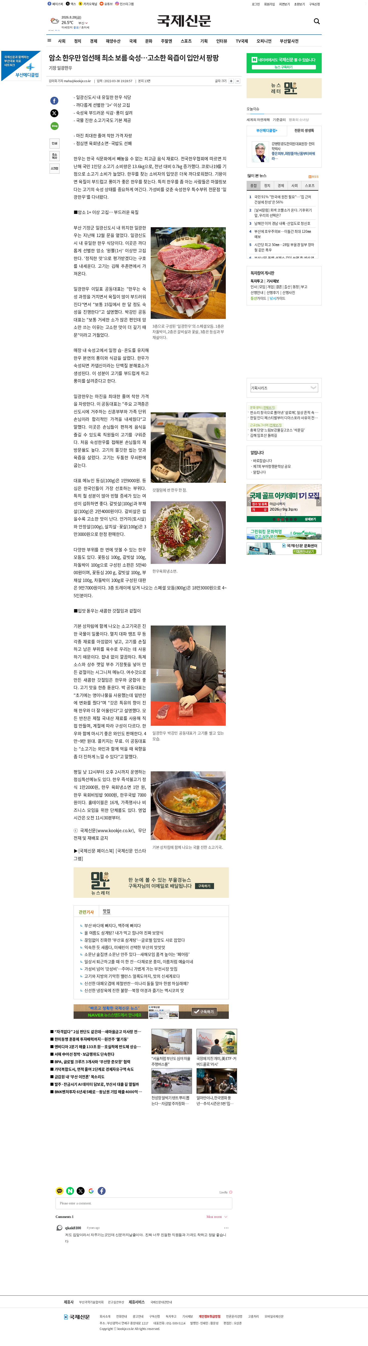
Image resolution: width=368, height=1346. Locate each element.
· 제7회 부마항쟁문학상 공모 (271, 466)
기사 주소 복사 (54, 156)
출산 (287, 286)
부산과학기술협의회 (91, 1302)
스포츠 (186, 41)
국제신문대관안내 (161, 1302)
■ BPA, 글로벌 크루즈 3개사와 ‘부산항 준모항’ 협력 (90, 1061)
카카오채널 (90, 4)
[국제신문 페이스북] (96, 850)
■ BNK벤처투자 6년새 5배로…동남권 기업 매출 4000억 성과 (97, 1091)
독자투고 (171, 1316)
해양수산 (113, 41)
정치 (78, 41)
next (318, 501)
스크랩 (54, 169)
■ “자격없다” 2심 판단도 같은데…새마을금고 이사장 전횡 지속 (99, 1031)
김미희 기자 (56, 81)
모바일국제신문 (274, 1316)
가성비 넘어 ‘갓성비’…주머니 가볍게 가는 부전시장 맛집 (130, 969)
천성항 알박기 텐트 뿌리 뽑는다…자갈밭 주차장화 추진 (170, 1103)
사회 (62, 41)
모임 (262, 286)
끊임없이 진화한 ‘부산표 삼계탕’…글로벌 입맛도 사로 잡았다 (134, 940)
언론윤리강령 (234, 1316)
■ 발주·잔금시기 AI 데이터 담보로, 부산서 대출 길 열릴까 (94, 1084)
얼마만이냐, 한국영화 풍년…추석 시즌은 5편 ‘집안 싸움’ (215, 1103)
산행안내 (257, 292)
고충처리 (253, 1316)
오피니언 (264, 41)
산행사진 (288, 292)
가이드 (258, 298)
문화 (149, 41)
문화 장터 (262, 407)
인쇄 (54, 144)
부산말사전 (289, 41)
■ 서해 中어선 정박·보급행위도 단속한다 (82, 1054)
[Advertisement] (189, 376)
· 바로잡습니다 (261, 460)
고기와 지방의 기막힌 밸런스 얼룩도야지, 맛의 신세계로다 (132, 976)
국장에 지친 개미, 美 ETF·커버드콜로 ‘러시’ (216, 1061)
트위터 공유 (54, 113)
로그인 (256, 4)
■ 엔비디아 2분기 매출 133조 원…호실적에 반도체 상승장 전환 (99, 1046)
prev (249, 501)
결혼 (279, 286)
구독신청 (314, 4)
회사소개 (105, 1316)
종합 (253, 185)
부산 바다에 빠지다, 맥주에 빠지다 (112, 925)
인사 (254, 286)
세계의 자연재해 (258, 119)
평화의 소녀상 (299, 119)
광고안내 (138, 1316)
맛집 (106, 911)
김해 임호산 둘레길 (263, 435)
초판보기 (299, 4)
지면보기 (284, 4)
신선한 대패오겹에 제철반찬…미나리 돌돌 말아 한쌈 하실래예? (136, 983)
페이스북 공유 (54, 101)
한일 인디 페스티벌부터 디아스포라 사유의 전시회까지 (288, 417)
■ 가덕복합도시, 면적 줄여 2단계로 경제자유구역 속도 (92, 1069)
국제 (133, 41)
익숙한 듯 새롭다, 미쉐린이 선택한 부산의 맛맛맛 (124, 947)
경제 (93, 41)
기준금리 (279, 119)
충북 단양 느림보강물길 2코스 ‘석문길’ (277, 429)
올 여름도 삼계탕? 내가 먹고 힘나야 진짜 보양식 (123, 933)
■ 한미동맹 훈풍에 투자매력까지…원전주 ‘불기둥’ (89, 1039)
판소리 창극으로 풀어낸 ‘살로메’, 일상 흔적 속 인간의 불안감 (292, 412)
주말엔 (166, 41)
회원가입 (269, 4)
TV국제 (242, 41)
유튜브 (108, 4)
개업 (270, 286)
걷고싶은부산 (116, 1302)
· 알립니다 (258, 471)
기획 (204, 41)
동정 (296, 286)
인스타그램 (126, 4)
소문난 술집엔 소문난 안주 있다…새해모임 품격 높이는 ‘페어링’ (137, 954)
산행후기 (273, 292)
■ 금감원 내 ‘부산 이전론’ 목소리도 (77, 1076)
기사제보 (187, 1316)
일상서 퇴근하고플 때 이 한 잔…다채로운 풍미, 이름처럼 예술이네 (138, 961)
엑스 (73, 4)
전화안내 (121, 1316)
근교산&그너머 (266, 425)
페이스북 (57, 4)
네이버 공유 (54, 126)
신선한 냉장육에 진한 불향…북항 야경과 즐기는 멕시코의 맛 (134, 990)
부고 (304, 286)
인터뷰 (221, 41)
